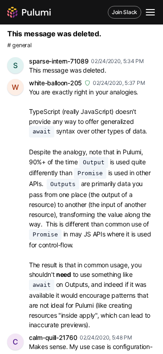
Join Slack (124, 12)
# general (19, 45)
